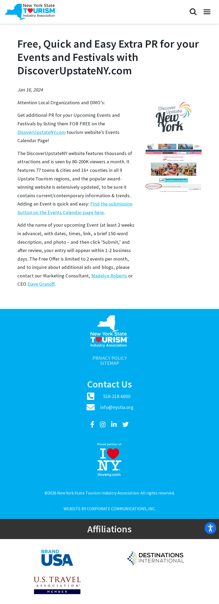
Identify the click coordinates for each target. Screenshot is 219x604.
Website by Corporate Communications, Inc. (110, 508)
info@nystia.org (117, 407)
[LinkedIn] (114, 424)
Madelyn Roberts (109, 276)
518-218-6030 (116, 396)
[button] (193, 11)
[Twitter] (125, 424)
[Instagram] (103, 424)
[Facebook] (93, 424)
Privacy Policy (109, 358)
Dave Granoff (41, 284)
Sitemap (109, 363)
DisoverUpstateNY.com (41, 132)
